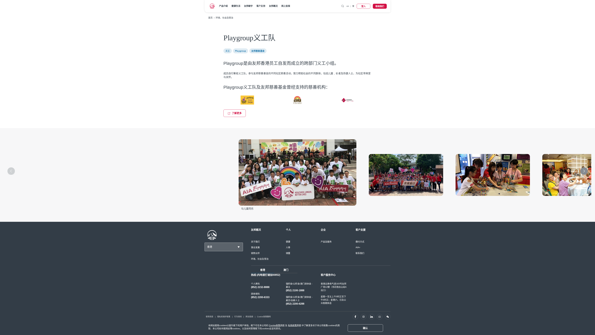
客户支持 (260, 6)
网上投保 (285, 6)
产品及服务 (326, 241)
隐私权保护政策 (223, 317)
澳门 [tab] (285, 270)
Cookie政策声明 (276, 325)
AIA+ (358, 247)
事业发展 (255, 247)
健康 (288, 241)
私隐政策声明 (294, 325)
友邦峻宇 (248, 6)
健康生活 (235, 6)
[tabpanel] (320, 291)
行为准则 (238, 317)
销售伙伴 (255, 253)
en (348, 6)
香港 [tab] (262, 270)
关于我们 (255, 241)
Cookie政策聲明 (264, 317)
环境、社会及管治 (260, 259)
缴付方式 (360, 241)
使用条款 (209, 317)
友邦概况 (273, 6)
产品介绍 (223, 6)
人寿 (288, 247)
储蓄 (288, 253)
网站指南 (249, 317)
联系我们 (360, 253)
